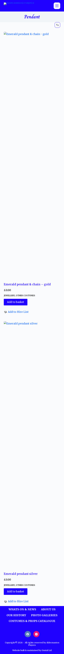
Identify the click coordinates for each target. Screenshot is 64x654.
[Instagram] (36, 634)
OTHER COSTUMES (25, 295)
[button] (16, 312)
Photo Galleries (44, 615)
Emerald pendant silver (21, 574)
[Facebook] (28, 634)
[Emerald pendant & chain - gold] (32, 155)
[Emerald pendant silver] (32, 444)
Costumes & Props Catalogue (32, 621)
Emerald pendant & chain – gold (27, 284)
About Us (48, 609)
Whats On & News (22, 609)
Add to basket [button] (15, 302)
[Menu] (57, 5)
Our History (16, 615)
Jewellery (9, 295)
